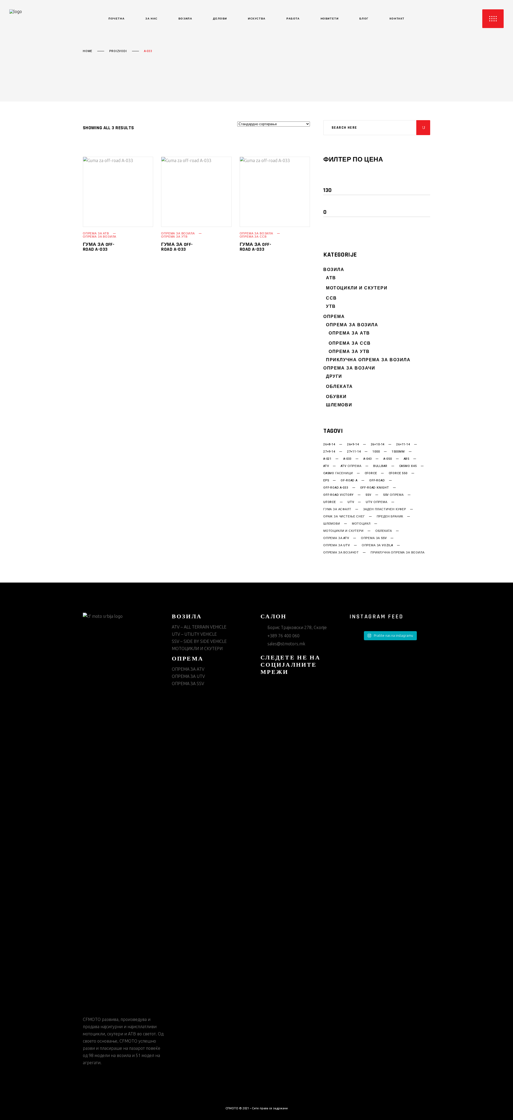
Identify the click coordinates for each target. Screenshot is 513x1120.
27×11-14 (354, 451)
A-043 (367, 459)
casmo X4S (408, 466)
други (334, 376)
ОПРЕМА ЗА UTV (188, 676)
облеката (383, 531)
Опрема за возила (99, 236)
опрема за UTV (336, 545)
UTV (351, 502)
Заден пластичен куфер (384, 509)
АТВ (331, 278)
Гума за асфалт (337, 509)
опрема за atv (336, 538)
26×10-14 (378, 444)
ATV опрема (351, 466)
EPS (326, 480)
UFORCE (329, 502)
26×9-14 (353, 444)
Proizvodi (118, 51)
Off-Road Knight (374, 487)
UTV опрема (376, 502)
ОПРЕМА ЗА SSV (188, 683)
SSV (368, 495)
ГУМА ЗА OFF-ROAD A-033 (98, 246)
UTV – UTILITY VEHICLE (194, 634)
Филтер (339, 179)
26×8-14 (329, 444)
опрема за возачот (341, 552)
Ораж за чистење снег (344, 516)
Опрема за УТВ (174, 236)
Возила (333, 270)
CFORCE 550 (398, 473)
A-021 (327, 459)
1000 (376, 451)
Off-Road (377, 480)
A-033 (347, 459)
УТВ (331, 306)
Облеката (339, 387)
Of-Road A (349, 480)
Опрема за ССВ (253, 236)
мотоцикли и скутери (343, 531)
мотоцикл (361, 523)
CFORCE (371, 473)
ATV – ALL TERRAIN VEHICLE (199, 626)
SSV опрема (393, 495)
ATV (326, 466)
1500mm (398, 451)
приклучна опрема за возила (397, 552)
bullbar (380, 466)
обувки (336, 397)
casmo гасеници (338, 473)
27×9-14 (329, 451)
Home (87, 51)
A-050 (387, 459)
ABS (406, 459)
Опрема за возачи (349, 368)
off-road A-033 (335, 487)
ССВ (331, 298)
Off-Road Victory (338, 495)
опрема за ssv (374, 538)
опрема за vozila (377, 545)
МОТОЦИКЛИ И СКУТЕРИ (356, 288)
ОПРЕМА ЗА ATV (188, 669)
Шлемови (339, 405)
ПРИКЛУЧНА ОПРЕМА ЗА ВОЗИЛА (368, 360)
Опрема (334, 317)
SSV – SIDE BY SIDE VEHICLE (199, 641)
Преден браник (390, 516)
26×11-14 (403, 444)
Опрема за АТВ (96, 233)
